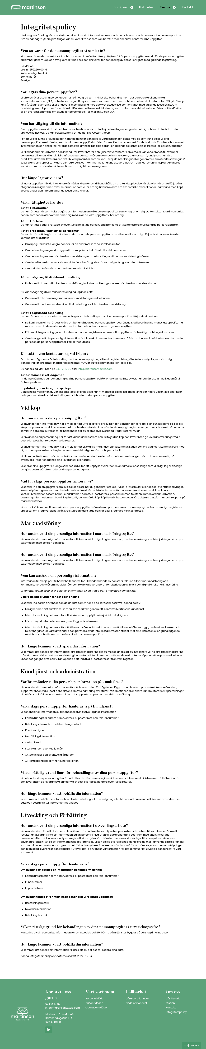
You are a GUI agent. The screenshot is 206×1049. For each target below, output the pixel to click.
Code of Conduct (136, 1003)
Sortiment (121, 7)
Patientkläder (94, 1003)
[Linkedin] (48, 1029)
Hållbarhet (146, 7)
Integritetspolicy (176, 1012)
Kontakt (187, 7)
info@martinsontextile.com (95, 369)
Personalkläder (95, 998)
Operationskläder (96, 1007)
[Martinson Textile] (28, 7)
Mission (170, 1003)
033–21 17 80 (63, 369)
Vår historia (173, 998)
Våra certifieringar (137, 998)
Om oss (165, 7)
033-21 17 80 (53, 1004)
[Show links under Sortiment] (131, 7)
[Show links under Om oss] (174, 7)
